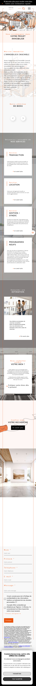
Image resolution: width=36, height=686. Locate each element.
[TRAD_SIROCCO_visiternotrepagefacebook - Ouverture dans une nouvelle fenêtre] (6, 540)
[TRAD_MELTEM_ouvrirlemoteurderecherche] (23, 8)
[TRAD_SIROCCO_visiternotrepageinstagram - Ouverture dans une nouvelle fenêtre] (12, 540)
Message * (10, 585)
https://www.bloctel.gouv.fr (13, 642)
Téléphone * (11, 568)
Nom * (7, 550)
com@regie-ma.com (10, 519)
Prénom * (9, 559)
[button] (23, 118)
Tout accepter (17, 679)
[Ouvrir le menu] (29, 8)
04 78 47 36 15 (9, 516)
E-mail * (8, 576)
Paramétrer (17, 674)
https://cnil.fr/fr (7, 637)
